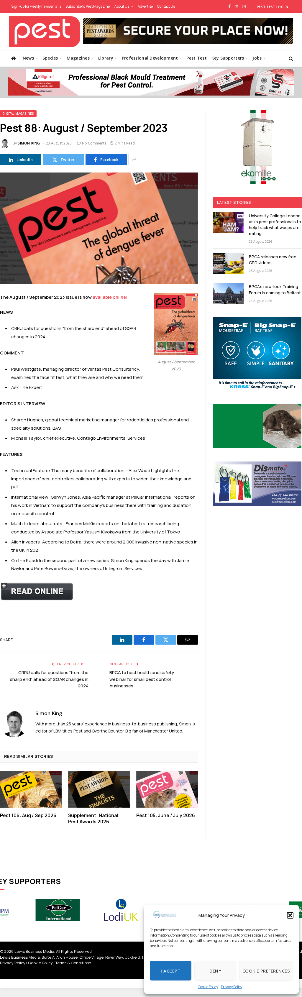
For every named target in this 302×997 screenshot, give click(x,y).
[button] (290, 915)
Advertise (145, 6)
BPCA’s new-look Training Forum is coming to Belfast (275, 289)
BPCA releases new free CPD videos (272, 259)
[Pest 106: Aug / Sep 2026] (31, 789)
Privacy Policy (231, 986)
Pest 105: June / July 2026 (165, 815)
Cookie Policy (208, 986)
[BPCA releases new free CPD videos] (228, 263)
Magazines (78, 58)
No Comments (94, 143)
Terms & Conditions (73, 962)
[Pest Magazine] (44, 31)
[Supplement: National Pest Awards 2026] (99, 789)
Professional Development (150, 58)
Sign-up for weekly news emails (36, 6)
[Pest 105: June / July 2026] (167, 789)
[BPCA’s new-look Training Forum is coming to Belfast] (228, 293)
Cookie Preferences (266, 971)
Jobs (257, 58)
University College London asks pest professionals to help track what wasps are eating (275, 224)
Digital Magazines (18, 113)
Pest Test (196, 58)
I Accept (170, 971)
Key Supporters (227, 58)
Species (50, 58)
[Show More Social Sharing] (134, 159)
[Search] (290, 58)
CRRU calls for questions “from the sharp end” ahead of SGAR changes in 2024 (49, 679)
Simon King (29, 143)
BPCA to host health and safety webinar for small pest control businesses (141, 679)
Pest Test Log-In (272, 6)
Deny (215, 971)
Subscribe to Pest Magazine (87, 6)
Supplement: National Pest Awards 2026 (93, 818)
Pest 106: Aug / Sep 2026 (28, 815)
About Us (121, 6)
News (28, 58)
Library (105, 58)
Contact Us (166, 6)
